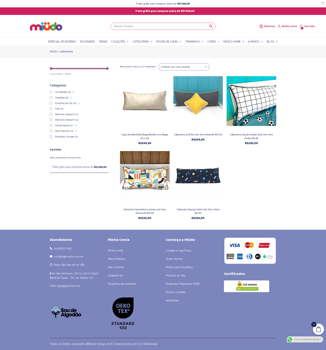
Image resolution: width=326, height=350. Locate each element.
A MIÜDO (253, 41)
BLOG (270, 41)
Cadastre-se (115, 275)
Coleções (61, 97)
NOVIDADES (87, 41)
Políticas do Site (175, 275)
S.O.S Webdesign (147, 343)
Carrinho (309, 26)
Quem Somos (174, 258)
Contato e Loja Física (178, 250)
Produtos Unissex (66, 136)
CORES (211, 41)
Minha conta (289, 26)
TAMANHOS (192, 41)
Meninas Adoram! (66, 114)
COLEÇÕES (118, 41)
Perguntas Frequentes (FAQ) (183, 283)
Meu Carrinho (116, 267)
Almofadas (63, 92)
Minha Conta (115, 250)
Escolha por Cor (65, 103)
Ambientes (172, 300)
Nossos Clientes (176, 292)
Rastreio (269, 26)
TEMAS (103, 41)
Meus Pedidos (116, 258)
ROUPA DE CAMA (167, 41)
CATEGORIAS (141, 41)
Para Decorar (64, 131)
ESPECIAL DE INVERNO (62, 41)
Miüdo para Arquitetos (179, 267)
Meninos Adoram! (66, 119)
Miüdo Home (64, 125)
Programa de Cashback (122, 283)
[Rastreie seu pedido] (261, 26)
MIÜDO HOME (232, 41)
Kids (59, 108)
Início (53, 51)
